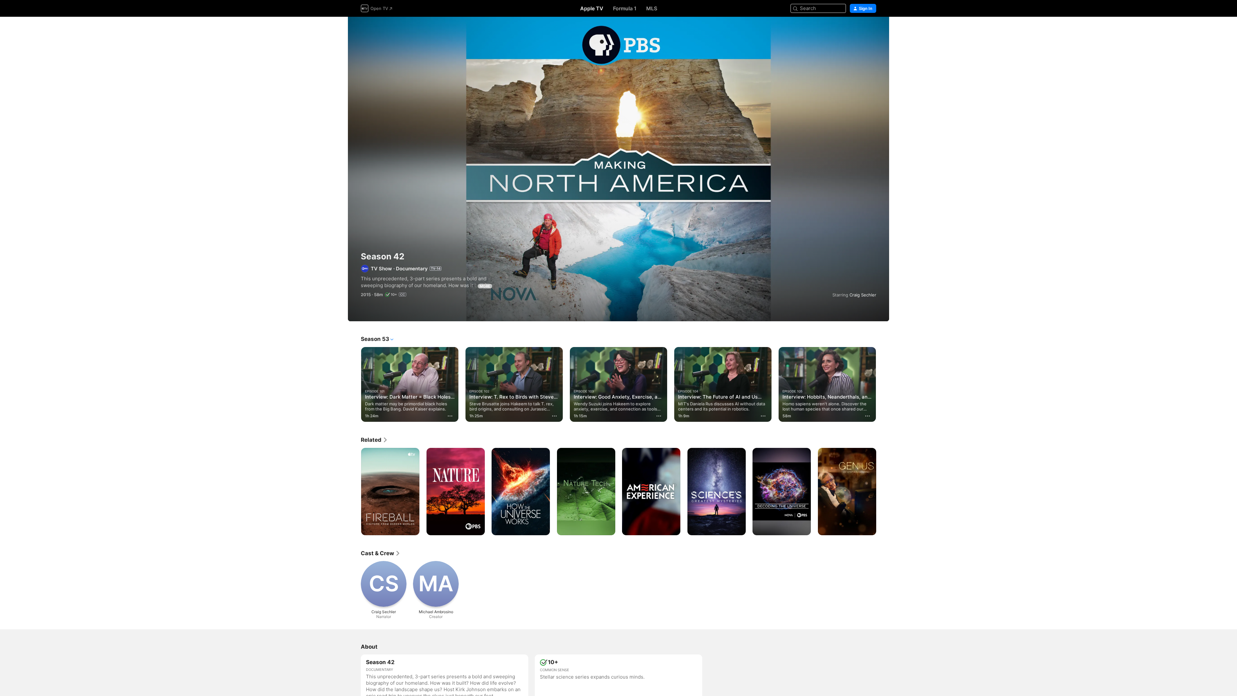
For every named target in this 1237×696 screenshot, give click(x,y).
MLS (651, 8)
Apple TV (591, 8)
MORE (485, 286)
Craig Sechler (862, 294)
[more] (450, 415)
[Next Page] (882, 384)
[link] (374, 439)
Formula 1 (625, 8)
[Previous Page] (354, 384)
